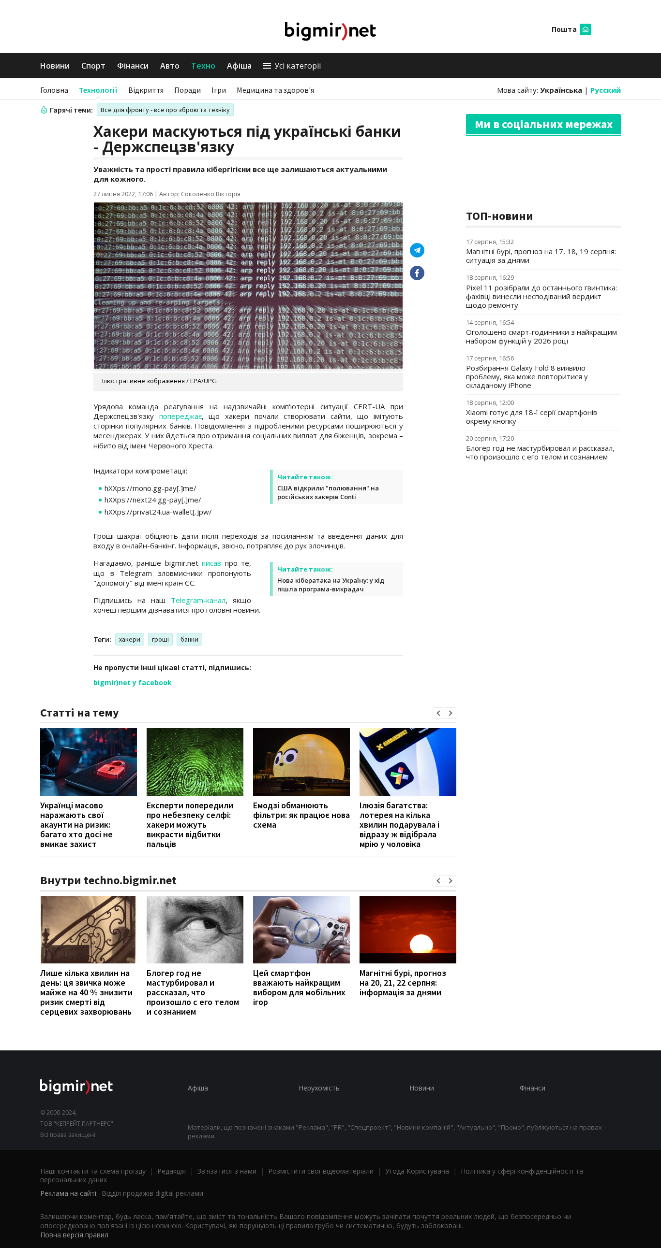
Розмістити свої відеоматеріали (321, 1171)
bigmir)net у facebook (132, 682)
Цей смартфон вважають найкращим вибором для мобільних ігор (299, 987)
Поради (187, 90)
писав (211, 563)
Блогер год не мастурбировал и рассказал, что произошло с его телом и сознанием (193, 992)
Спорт (93, 65)
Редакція (171, 1171)
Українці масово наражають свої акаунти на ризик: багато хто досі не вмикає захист (76, 824)
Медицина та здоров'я (275, 90)
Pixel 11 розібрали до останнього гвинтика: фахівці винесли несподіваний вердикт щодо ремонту (541, 296)
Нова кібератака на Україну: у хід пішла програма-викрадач (330, 584)
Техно (203, 65)
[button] (438, 713)
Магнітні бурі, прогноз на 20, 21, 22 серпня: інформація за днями (403, 982)
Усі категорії (297, 65)
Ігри (218, 90)
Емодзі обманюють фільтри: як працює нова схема (301, 815)
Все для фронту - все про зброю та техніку (165, 109)
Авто (170, 65)
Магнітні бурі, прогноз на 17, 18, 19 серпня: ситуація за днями (541, 255)
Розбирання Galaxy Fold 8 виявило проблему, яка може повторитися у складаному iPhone (527, 376)
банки (189, 639)
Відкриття (146, 90)
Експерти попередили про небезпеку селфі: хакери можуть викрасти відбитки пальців (190, 824)
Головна (54, 90)
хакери (129, 639)
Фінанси (133, 65)
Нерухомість (319, 1087)
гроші (160, 639)
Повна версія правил (74, 1234)
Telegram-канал (198, 600)
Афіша (239, 65)
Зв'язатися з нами (226, 1171)
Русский (605, 90)
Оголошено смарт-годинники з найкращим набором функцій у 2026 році (541, 336)
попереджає (180, 416)
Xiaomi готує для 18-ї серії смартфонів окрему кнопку (531, 416)
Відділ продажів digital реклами (152, 1193)
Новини (55, 65)
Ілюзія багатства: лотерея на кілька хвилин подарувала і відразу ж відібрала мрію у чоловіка (399, 824)
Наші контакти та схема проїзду (93, 1171)
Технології (98, 90)
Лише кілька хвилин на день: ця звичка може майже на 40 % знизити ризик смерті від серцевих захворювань (86, 992)
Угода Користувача (417, 1171)
